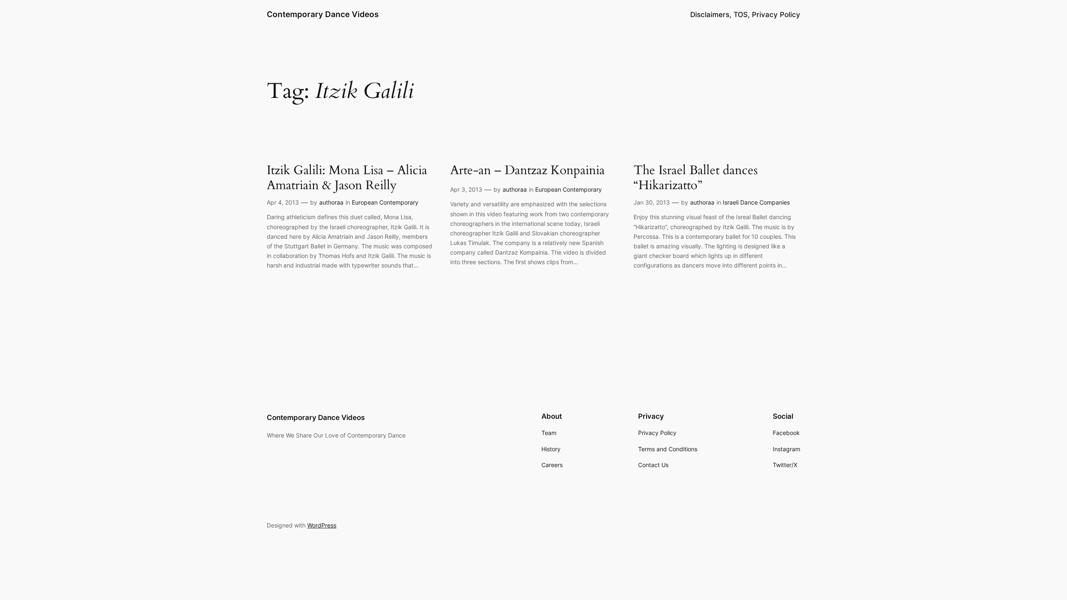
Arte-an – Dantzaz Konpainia (527, 170)
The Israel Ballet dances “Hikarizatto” (696, 178)
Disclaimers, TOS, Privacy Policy (745, 14)
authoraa (331, 202)
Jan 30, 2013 (652, 202)
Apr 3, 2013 (466, 189)
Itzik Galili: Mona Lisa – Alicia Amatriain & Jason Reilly (347, 178)
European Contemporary (385, 202)
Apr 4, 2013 (283, 202)
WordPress (321, 525)
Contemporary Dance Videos (322, 14)
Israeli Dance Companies (756, 202)
